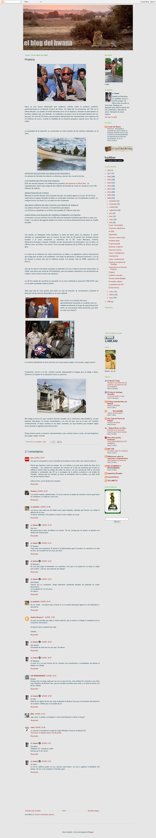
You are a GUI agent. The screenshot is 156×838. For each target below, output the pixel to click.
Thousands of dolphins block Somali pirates (46, 733)
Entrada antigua (93, 811)
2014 (109, 183)
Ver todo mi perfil (111, 117)
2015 (109, 180)
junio (111, 216)
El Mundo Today (113, 381)
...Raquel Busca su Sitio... (117, 428)
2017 (109, 173)
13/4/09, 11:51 (46, 543)
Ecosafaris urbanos (115, 281)
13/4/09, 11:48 (46, 525)
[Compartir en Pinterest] (61, 442)
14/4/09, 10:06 (46, 696)
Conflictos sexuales (116, 275)
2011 (109, 192)
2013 (109, 186)
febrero (112, 295)
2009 (109, 198)
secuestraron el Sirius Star (75, 183)
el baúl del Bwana (114, 127)
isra (32, 458)
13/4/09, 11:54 (46, 561)
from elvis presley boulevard (114, 438)
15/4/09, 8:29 (46, 761)
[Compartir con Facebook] (58, 442)
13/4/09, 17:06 (50, 617)
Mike (32, 714)
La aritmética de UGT (116, 284)
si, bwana (34, 525)
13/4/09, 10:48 (45, 507)
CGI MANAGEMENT (38, 676)
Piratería (112, 272)
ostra (32, 727)
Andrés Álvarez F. (37, 617)
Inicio (64, 811)
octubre (112, 207)
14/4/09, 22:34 (40, 714)
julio (111, 213)
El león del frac (114, 288)
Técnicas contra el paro (117, 237)
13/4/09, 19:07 (46, 658)
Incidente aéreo (114, 241)
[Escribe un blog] (54, 442)
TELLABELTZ (112, 481)
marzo (111, 292)
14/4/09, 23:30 (40, 727)
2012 (109, 189)
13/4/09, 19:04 (46, 642)
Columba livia (113, 256)
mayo (111, 219)
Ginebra (34, 491)
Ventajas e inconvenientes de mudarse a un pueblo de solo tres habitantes (117, 385)
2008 (109, 302)
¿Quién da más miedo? (115, 413)
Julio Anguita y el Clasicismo (116, 460)
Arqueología (113, 234)
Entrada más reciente (32, 811)
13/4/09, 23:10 (51, 676)
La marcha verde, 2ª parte (115, 396)
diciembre (113, 201)
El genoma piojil (114, 244)
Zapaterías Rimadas (114, 473)
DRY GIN (110, 449)
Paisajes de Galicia (113, 422)
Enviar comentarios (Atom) (44, 814)
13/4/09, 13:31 (46, 579)
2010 (109, 195)
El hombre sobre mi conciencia (117, 451)
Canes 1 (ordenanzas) (116, 259)
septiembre (113, 210)
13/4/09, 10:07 (39, 458)
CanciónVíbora (113, 477)
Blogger (90, 832)
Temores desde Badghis (117, 278)
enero (111, 298)
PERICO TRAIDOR (113, 405)
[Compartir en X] (56, 442)
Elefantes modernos (116, 247)
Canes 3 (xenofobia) (116, 225)
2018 (109, 170)
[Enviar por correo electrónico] (51, 442)
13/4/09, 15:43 (45, 601)
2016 (109, 177)
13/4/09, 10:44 (42, 491)
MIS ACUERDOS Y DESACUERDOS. (114, 467)
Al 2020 (111, 231)
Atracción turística (115, 250)
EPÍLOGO (110, 129)
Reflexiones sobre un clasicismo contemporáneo (117, 457)
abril (111, 222)
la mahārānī (35, 507)
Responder (34, 484)
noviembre (113, 204)
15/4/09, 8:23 (46, 743)
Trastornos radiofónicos (117, 228)
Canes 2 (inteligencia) (116, 253)
